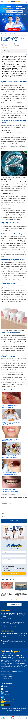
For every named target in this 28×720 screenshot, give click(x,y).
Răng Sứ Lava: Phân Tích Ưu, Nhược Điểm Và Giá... (21, 594)
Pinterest (6, 697)
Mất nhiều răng (7, 570)
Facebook (6, 686)
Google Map (6, 694)
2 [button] (14, 599)
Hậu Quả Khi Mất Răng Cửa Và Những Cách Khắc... (6, 594)
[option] (7, 589)
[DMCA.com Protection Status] (5, 704)
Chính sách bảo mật (7, 678)
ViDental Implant (17, 708)
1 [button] (12, 599)
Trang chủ (3, 33)
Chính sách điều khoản (7, 681)
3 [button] (16, 599)
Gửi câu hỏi (14, 573)
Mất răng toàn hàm (20, 569)
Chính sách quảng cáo (7, 676)
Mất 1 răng (6, 568)
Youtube (6, 691)
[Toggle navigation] (2, 2)
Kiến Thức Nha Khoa (11, 33)
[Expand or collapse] (25, 51)
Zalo (5, 689)
